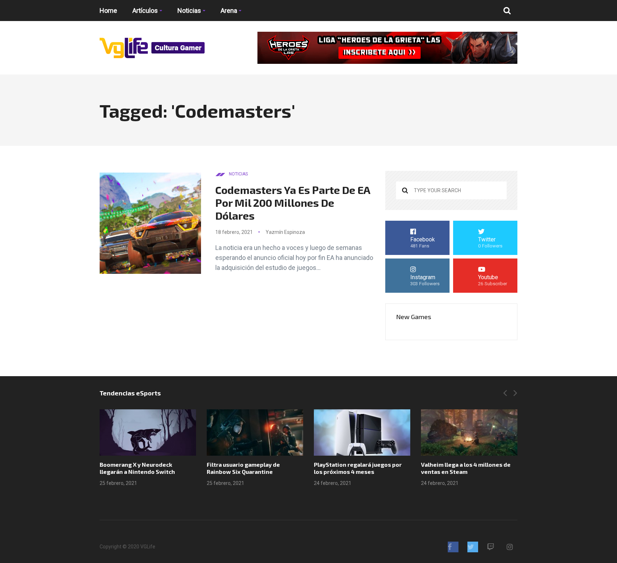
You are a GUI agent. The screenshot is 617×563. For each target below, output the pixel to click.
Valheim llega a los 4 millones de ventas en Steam (466, 468)
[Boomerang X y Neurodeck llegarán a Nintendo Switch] (148, 432)
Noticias (189, 10)
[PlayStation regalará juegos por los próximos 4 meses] (362, 432)
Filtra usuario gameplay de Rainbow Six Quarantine (243, 468)
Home (108, 10)
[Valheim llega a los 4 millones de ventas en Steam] (469, 432)
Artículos (145, 10)
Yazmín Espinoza (285, 232)
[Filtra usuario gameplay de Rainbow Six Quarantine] (255, 432)
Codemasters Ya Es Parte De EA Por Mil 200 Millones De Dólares (292, 202)
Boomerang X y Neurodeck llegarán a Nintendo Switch (137, 468)
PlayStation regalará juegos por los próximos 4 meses (358, 468)
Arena (229, 10)
